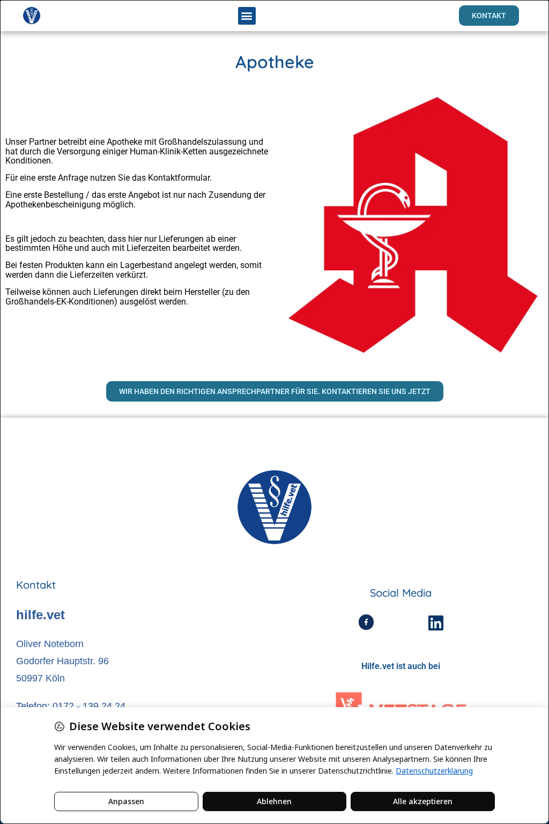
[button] (247, 16)
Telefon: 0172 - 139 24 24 (70, 706)
